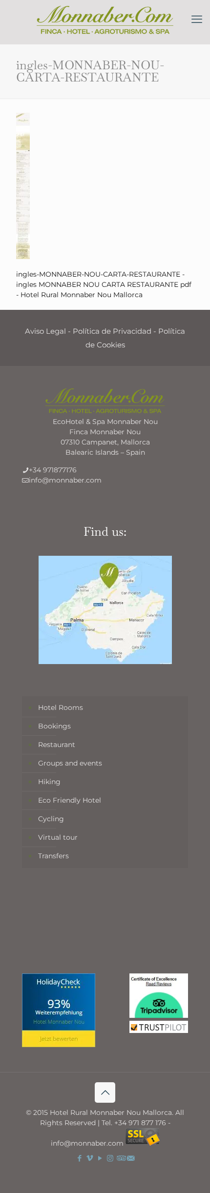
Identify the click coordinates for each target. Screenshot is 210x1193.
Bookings (54, 726)
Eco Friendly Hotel (69, 800)
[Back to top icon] (105, 1092)
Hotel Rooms (60, 707)
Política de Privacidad (112, 331)
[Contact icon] (130, 1158)
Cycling (51, 818)
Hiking (49, 781)
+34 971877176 (53, 469)
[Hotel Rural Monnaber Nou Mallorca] (105, 19)
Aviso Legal (45, 331)
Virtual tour (58, 837)
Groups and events (70, 763)
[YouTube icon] (100, 1158)
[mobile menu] (197, 19)
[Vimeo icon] (89, 1158)
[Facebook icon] (79, 1158)
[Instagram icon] (110, 1158)
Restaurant (56, 744)
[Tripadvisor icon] (120, 1158)
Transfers (53, 855)
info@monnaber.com (65, 480)
